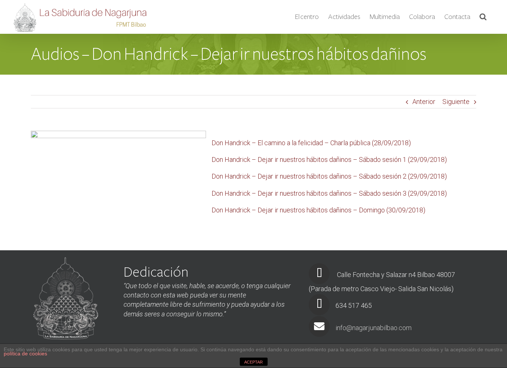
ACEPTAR (253, 362)
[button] (483, 16)
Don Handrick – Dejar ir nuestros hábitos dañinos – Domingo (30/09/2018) (318, 210)
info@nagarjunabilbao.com (374, 328)
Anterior (423, 101)
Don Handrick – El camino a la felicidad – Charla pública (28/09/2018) (311, 143)
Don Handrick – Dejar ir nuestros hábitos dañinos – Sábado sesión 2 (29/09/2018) (329, 176)
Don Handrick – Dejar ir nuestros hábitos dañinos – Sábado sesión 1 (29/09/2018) (329, 159)
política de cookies (25, 353)
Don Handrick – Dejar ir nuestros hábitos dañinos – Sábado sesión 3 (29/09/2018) (329, 193)
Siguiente (456, 101)
